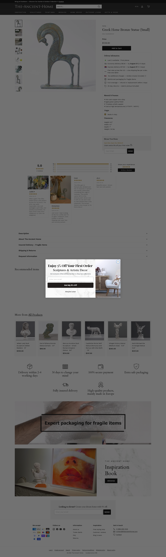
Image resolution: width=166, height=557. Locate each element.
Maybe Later (70, 292)
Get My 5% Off (70, 285)
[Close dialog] (118, 261)
